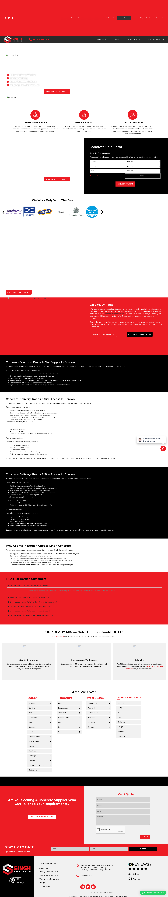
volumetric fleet (19, 556)
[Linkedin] (12, 18)
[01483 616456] (77, 875)
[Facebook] (5, 18)
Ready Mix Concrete (77, 18)
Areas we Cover (123, 18)
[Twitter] (9, 18)
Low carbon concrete (156, 39)
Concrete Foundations (109, 18)
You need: (94, 176)
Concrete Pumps (132, 39)
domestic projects (72, 554)
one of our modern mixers (115, 314)
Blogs (142, 18)
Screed (116, 39)
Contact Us (159, 18)
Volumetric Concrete (93, 18)
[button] (3, 212)
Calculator (149, 18)
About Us (65, 18)
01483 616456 (86, 875)
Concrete (100, 39)
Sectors (134, 18)
